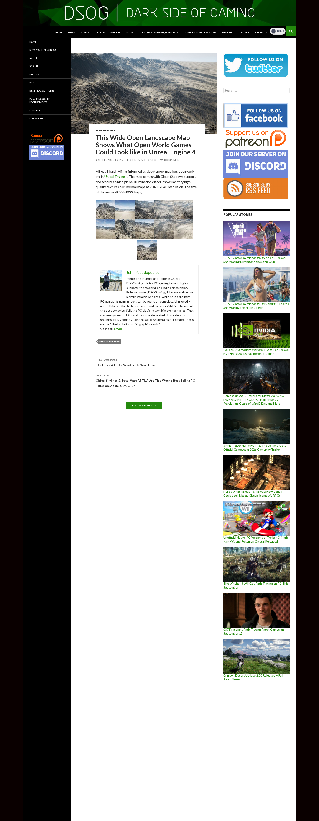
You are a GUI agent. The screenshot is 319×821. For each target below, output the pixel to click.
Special (33, 66)
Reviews (227, 32)
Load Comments (144, 405)
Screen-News (105, 130)
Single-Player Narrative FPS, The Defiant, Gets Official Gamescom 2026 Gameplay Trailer (254, 447)
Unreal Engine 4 (115, 176)
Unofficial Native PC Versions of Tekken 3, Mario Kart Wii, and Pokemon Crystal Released (256, 539)
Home (58, 32)
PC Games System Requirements (158, 32)
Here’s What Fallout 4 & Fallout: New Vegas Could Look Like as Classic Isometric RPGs (252, 493)
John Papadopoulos (143, 160)
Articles (34, 58)
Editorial (35, 110)
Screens (86, 32)
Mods (129, 32)
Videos (100, 32)
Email (118, 328)
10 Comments (173, 160)
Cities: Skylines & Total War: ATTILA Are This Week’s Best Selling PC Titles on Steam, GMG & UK (145, 381)
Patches (115, 32)
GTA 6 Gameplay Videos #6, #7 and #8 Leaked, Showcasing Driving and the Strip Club (254, 259)
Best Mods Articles (41, 90)
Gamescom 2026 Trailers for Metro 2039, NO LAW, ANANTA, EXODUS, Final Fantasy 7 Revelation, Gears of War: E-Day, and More (253, 399)
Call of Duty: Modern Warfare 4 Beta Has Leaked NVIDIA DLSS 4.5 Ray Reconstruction (256, 351)
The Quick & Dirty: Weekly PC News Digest (127, 362)
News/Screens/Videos (42, 49)
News (71, 32)
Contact (243, 32)
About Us (261, 32)
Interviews (36, 118)
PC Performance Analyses (200, 32)
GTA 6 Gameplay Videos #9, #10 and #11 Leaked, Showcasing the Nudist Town (256, 305)
